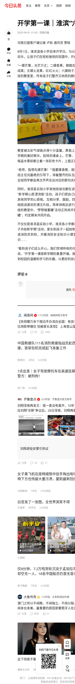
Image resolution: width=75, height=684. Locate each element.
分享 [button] (9, 76)
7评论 (34, 585)
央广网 (21, 388)
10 (35, 462)
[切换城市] (52, 6)
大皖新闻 (22, 490)
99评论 (32, 507)
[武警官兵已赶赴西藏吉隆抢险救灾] (31, 535)
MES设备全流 (54, 678)
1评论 (34, 490)
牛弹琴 (21, 507)
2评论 (31, 360)
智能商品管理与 (49, 681)
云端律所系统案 (36, 678)
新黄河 (21, 360)
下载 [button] (66, 667)
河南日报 (44, 32)
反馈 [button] (67, 658)
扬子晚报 (22, 585)
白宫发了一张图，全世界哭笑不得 (43, 502)
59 (35, 332)
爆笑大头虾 (23, 669)
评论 (36, 613)
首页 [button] (67, 646)
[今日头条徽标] (13, 5)
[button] (28, 5)
